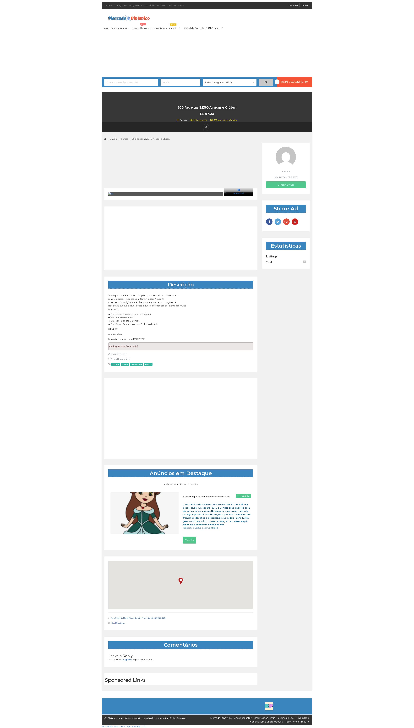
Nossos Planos (140, 27)
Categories (121, 5)
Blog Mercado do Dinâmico (144, 5)
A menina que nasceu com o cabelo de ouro (206, 496)
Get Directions (118, 623)
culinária (115, 364)
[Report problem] (206, 127)
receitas (148, 364)
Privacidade (302, 718)
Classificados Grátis (264, 718)
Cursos (183, 120)
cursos (125, 364)
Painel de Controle (195, 28)
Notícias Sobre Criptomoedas (266, 721)
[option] (180, 518)
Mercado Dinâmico (221, 718)
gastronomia (136, 364)
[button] (181, 581)
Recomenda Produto (172, 5)
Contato (216, 28)
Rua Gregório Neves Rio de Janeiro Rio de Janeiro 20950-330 (138, 618)
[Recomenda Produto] (269, 706)
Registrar (294, 5)
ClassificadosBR (243, 718)
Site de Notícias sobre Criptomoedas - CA (124, 726)
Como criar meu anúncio (165, 27)
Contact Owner (286, 184)
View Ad (189, 540)
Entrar (305, 5)
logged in (127, 659)
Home (108, 5)
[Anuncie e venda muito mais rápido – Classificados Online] (129, 17)
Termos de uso (285, 718)
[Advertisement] (207, 54)
